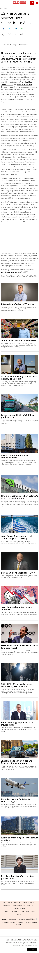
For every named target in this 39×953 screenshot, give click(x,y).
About (33, 911)
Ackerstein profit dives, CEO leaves (17, 304)
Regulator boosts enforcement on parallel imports (17, 877)
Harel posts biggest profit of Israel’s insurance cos (18, 723)
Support (18, 914)
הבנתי (32, 950)
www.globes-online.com (9, 272)
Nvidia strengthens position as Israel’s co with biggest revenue (19, 497)
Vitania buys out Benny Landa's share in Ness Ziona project (19, 377)
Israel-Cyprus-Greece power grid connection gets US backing (16, 537)
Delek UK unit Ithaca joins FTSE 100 (18, 572)
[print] (3, 34)
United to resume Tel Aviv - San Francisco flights (16, 800)
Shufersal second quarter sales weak (18, 340)
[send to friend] (9, 34)
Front (1, 8)
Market (32, 902)
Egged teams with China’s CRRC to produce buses (17, 416)
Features (24, 902)
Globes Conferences (19, 905)
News (5, 8)
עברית (23, 908)
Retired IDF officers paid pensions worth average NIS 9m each (17, 685)
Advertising (5, 911)
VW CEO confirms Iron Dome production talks (14, 456)
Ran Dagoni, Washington (19, 45)
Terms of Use (15, 911)
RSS (28, 905)
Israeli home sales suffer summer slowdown (16, 608)
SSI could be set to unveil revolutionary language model (20, 646)
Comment (17, 902)
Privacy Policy (25, 911)
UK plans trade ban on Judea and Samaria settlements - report (16, 762)
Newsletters (7, 905)
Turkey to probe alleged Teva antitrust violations (19, 838)
